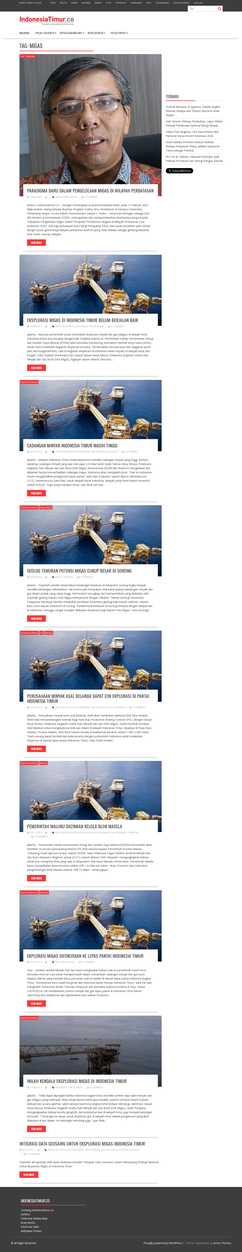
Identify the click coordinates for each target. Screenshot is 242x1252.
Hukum (74, 2)
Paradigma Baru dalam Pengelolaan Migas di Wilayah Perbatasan (90, 190)
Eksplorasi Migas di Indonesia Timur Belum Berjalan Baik (82, 320)
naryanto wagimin (97, 832)
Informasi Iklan (30, 1227)
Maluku (49, 632)
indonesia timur (86, 326)
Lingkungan (136, 2)
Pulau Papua (118, 33)
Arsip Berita (28, 1222)
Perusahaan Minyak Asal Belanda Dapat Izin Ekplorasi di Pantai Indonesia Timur (88, 698)
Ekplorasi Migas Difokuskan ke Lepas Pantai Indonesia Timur (85, 955)
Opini (148, 2)
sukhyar (134, 1149)
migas (58, 197)
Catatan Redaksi (181, 2)
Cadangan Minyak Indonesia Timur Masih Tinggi (72, 445)
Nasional (24, 33)
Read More (36, 243)
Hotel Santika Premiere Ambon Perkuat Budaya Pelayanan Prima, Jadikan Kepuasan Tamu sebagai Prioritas (193, 146)
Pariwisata (121, 2)
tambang (133, 832)
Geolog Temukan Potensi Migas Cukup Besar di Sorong (79, 570)
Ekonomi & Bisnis (29, 382)
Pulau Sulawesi (45, 33)
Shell (110, 707)
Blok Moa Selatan (66, 707)
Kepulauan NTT (96, 33)
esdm (51, 1149)
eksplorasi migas (65, 326)
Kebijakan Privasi (31, 1231)
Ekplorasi (61, 962)
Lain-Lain (198, 2)
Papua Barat (46, 507)
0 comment (91, 197)
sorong (68, 577)
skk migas (112, 451)
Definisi (25, 1214)
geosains (60, 1149)
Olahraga (86, 2)
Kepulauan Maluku (71, 33)
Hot (22, 56)
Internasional (162, 2)
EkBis (53, 2)
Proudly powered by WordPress (162, 1243)
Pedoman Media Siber (34, 1218)
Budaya (98, 2)
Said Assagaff (118, 832)
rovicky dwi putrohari (114, 1149)
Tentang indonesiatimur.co (37, 1210)
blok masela (62, 832)
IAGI (69, 1149)
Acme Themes (222, 1243)
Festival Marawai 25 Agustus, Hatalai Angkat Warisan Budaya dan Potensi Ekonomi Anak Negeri (193, 111)
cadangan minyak (66, 451)
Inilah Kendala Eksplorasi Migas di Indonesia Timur (77, 1080)
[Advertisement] (194, 66)
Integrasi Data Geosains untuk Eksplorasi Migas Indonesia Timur (82, 1143)
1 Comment (139, 707)
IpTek (108, 2)
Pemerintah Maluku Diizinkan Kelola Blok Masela (74, 826)
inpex (74, 832)
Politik (63, 2)
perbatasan (70, 197)
